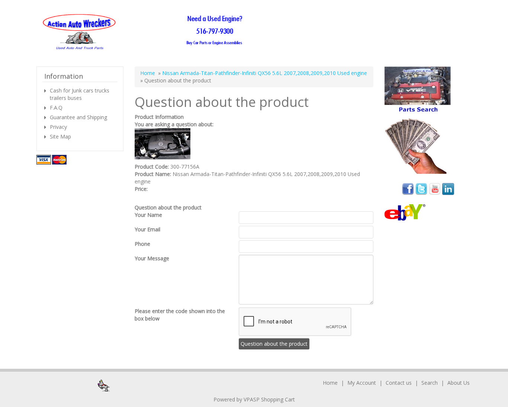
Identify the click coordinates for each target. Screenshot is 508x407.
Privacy (58, 126)
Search (429, 382)
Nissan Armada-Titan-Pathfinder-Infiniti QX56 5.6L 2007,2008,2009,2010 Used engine (264, 72)
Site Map (60, 136)
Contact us (399, 382)
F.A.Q (56, 107)
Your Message (152, 258)
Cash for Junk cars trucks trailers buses (79, 94)
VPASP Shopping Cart (269, 399)
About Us (458, 382)
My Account (361, 382)
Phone (142, 243)
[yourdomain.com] (145, 32)
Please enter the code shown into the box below (180, 314)
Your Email (147, 229)
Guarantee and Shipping (78, 117)
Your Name (148, 214)
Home (147, 72)
